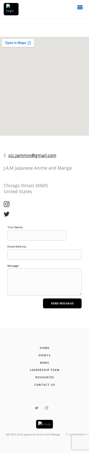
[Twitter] (7, 214)
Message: (13, 266)
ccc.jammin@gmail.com (32, 155)
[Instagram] (7, 204)
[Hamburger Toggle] (80, 8)
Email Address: (17, 246)
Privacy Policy (75, 434)
